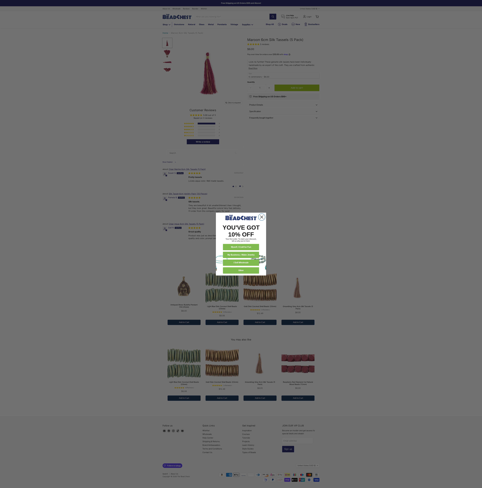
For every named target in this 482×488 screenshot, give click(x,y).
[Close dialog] (261, 217)
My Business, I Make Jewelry (241, 255)
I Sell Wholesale (241, 263)
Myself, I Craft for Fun (241, 247)
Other (241, 270)
